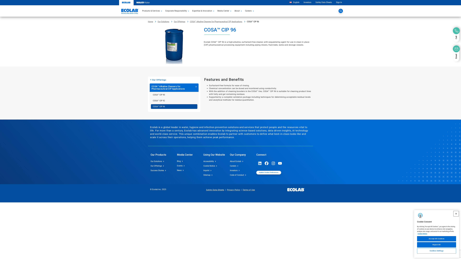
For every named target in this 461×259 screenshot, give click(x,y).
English (296, 2)
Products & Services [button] (151, 11)
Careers (233, 166)
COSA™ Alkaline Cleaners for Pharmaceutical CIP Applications (216, 22)
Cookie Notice (422, 234)
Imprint (206, 170)
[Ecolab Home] (129, 12)
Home (150, 22)
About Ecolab (235, 161)
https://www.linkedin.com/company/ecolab (260, 163)
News (179, 170)
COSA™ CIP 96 (159, 106)
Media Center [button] (223, 11)
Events (180, 166)
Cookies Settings (437, 251)
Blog (179, 161)
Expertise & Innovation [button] (202, 11)
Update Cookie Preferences (268, 172)
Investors (307, 2)
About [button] (237, 11)
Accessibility (208, 161)
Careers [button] (248, 11)
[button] (161, 11)
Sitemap (206, 175)
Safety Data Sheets (323, 2)
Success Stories (157, 170)
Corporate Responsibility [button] (176, 11)
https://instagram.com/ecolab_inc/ (273, 163)
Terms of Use (249, 190)
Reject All (437, 245)
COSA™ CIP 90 (159, 95)
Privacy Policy (233, 190)
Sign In (339, 2)
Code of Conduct (237, 175)
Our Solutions (163, 22)
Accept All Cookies (436, 239)
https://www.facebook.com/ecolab (266, 163)
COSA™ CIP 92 (159, 101)
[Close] (456, 213)
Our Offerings (179, 22)
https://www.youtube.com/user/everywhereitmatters (280, 163)
